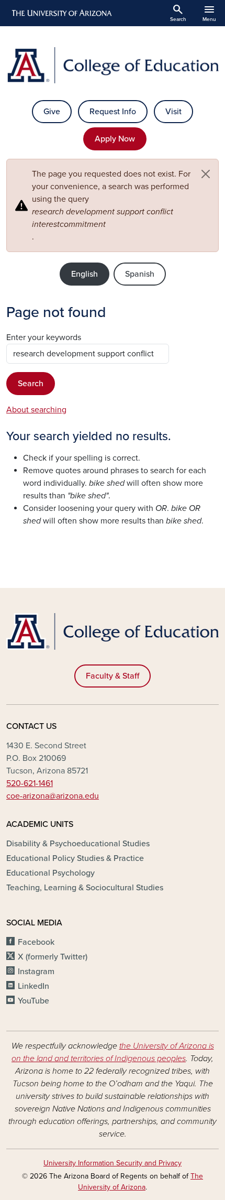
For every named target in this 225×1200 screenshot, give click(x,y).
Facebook (36, 942)
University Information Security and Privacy (112, 1163)
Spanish (139, 274)
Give (51, 111)
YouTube (33, 1001)
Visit (173, 111)
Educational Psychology (50, 873)
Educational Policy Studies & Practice (75, 858)
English (84, 274)
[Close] (205, 174)
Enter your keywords (43, 337)
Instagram (36, 971)
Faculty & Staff (112, 676)
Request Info (112, 111)
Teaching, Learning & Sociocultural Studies (84, 887)
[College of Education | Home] (112, 65)
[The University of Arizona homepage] (61, 13)
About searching (36, 410)
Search (30, 383)
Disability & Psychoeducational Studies (78, 843)
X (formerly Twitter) (52, 957)
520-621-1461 (29, 783)
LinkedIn (33, 986)
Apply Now (115, 139)
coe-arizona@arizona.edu (52, 796)
